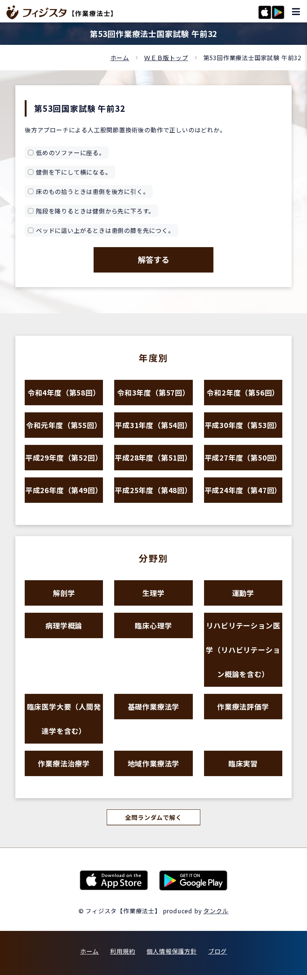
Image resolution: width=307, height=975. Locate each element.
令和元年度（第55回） (64, 425)
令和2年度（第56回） (243, 392)
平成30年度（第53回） (243, 425)
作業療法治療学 (64, 763)
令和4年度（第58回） (64, 392)
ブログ (217, 951)
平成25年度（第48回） (153, 490)
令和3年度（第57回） (153, 392)
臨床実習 (243, 763)
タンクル (215, 910)
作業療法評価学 (243, 706)
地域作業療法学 (154, 763)
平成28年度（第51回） (153, 457)
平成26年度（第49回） (64, 490)
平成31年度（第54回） (153, 425)
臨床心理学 (153, 625)
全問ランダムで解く (153, 817)
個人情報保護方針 (171, 951)
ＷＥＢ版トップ (166, 57)
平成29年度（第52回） (64, 457)
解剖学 (64, 593)
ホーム (119, 57)
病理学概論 (63, 625)
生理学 (153, 593)
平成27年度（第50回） (243, 457)
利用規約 (122, 951)
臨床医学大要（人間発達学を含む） (64, 718)
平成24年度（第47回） (243, 490)
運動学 (243, 593)
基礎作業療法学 (154, 706)
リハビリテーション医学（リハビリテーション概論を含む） (243, 649)
